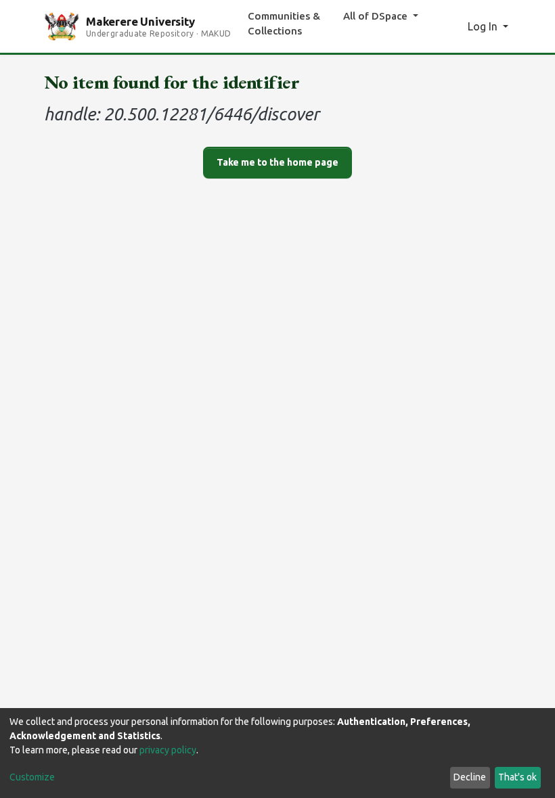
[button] (453, 26)
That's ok (517, 777)
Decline (469, 777)
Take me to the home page (277, 162)
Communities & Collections (284, 23)
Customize (32, 777)
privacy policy (167, 750)
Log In (484, 26)
